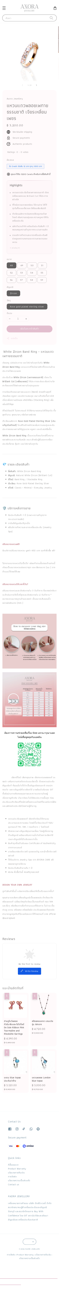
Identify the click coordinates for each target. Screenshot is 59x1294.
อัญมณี (10, 287)
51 (42, 265)
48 (11, 265)
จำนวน (9, 313)
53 (21, 272)
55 (42, 272)
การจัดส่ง (12, 1176)
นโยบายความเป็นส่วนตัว (19, 1180)
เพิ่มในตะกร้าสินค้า (29, 329)
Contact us (13, 1184)
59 (42, 280)
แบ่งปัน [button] (14, 338)
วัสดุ (9, 300)
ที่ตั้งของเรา (13, 1165)
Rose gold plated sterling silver (27, 306)
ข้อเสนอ (10, 160)
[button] (3, 8)
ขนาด (9, 259)
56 (11, 280)
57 (21, 280)
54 (31, 272)
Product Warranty (17, 1168)
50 (32, 265)
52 (11, 272)
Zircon (13, 293)
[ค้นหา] (51, 18)
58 (31, 280)
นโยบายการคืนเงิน (16, 1172)
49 (21, 265)
